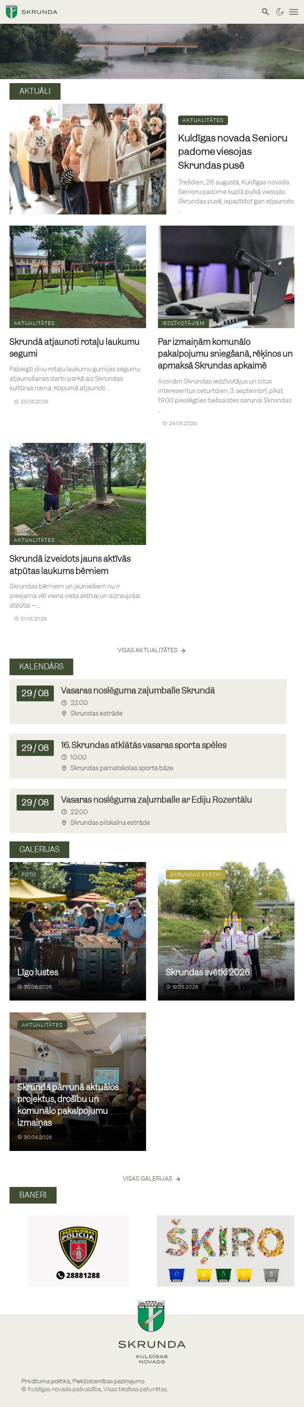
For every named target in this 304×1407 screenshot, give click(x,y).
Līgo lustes (37, 972)
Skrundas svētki (195, 874)
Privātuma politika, (46, 1381)
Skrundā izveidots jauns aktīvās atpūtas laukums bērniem (70, 564)
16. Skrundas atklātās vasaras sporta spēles (143, 745)
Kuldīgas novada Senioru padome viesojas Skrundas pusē (232, 151)
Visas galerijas (147, 1179)
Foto (29, 874)
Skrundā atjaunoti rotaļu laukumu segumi (75, 347)
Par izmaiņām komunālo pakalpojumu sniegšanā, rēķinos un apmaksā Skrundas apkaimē (225, 353)
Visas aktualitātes (148, 650)
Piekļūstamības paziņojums (108, 1381)
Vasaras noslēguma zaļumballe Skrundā (138, 690)
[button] (18, 1242)
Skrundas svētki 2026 (208, 972)
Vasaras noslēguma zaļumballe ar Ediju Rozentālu (156, 799)
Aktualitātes (203, 120)
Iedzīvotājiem (183, 323)
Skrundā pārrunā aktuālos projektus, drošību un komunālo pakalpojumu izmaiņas (68, 1105)
